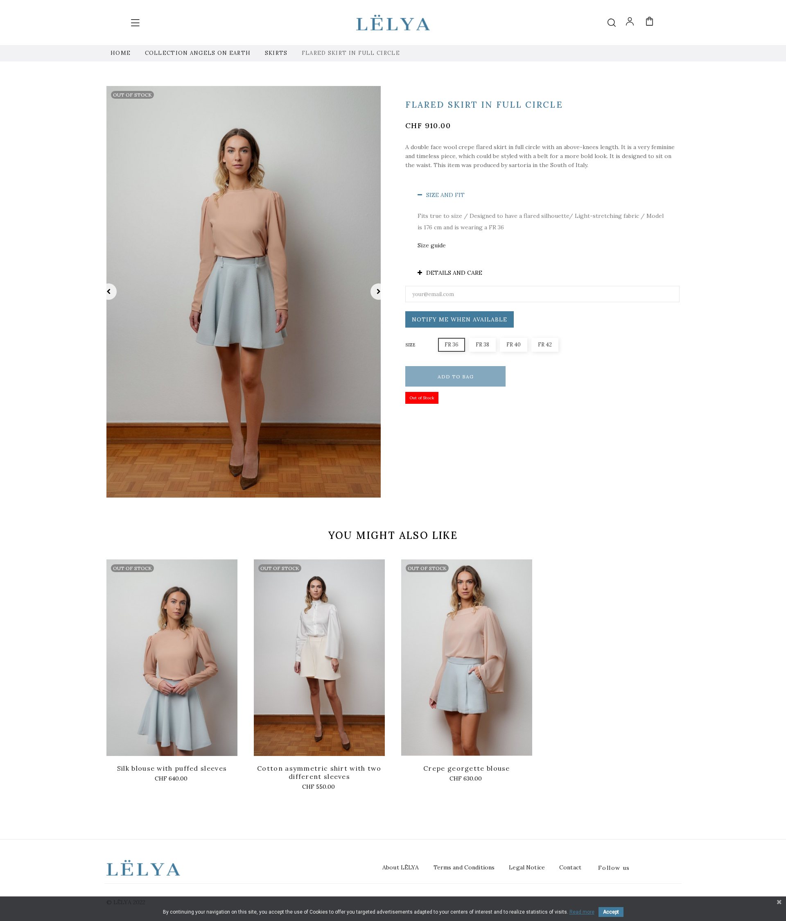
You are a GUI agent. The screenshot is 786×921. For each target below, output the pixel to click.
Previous (108, 291)
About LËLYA (400, 867)
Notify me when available (459, 319)
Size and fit (445, 195)
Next (378, 291)
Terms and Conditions (464, 867)
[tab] (542, 195)
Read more (581, 912)
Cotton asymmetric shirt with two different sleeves (319, 772)
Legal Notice (527, 867)
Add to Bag (456, 376)
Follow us (614, 867)
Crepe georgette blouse (466, 768)
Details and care (454, 272)
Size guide (432, 245)
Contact (570, 867)
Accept (611, 912)
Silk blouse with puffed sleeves (172, 768)
